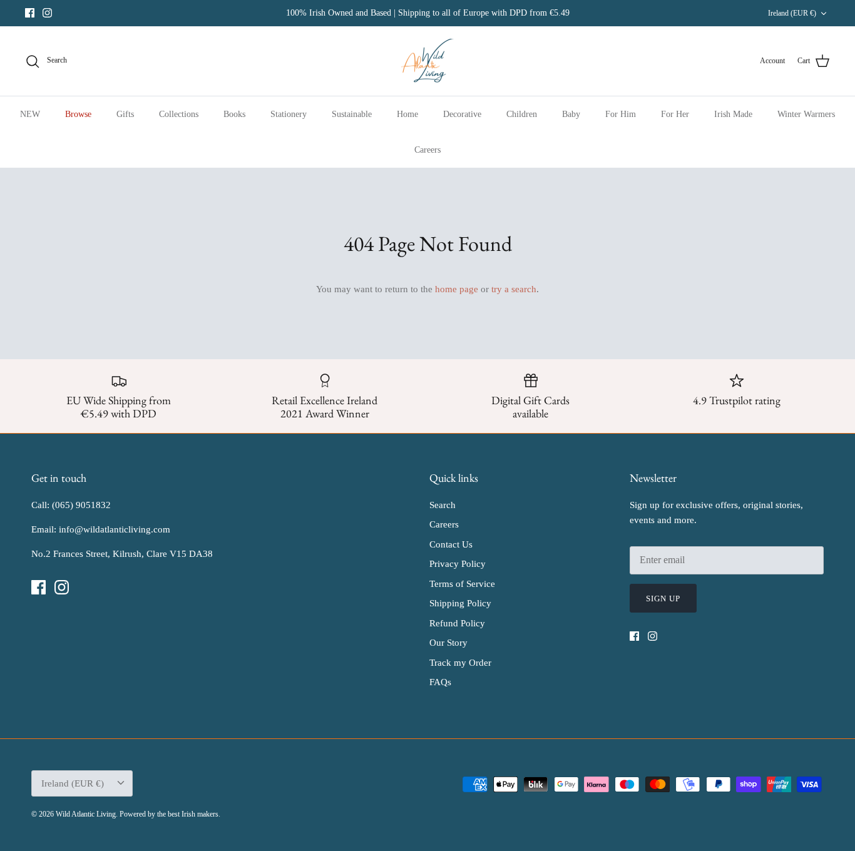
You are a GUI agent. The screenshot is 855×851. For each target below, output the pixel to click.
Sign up (663, 598)
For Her (675, 114)
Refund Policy (457, 623)
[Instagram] (47, 13)
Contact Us (451, 544)
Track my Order (460, 663)
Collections (178, 114)
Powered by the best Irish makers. (170, 814)
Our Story (448, 643)
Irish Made (733, 114)
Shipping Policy (460, 603)
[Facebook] (29, 13)
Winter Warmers (806, 114)
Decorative (462, 114)
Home (407, 114)
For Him (620, 114)
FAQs (440, 682)
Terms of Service (462, 584)
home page (456, 289)
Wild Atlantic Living (86, 814)
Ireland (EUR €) (792, 13)
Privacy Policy (457, 564)
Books (234, 114)
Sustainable (352, 114)
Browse (78, 114)
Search (442, 505)
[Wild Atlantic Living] (427, 61)
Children (521, 114)
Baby (571, 114)
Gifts (125, 114)
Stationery (288, 114)
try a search (513, 289)
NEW (30, 114)
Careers (427, 150)
